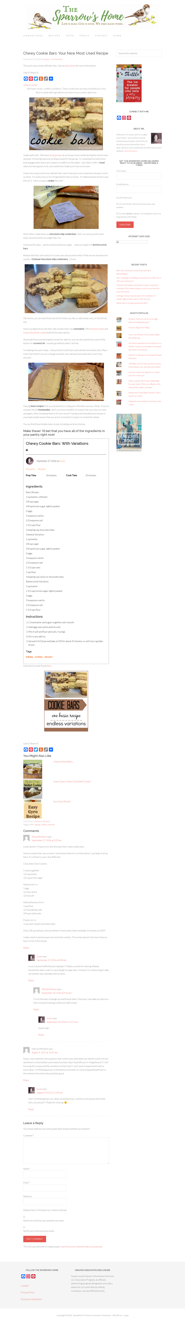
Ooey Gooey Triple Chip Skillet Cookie (72, 781)
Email (26, 1182)
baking (29, 656)
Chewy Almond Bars (63, 761)
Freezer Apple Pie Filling (138, 327)
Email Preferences (124, 197)
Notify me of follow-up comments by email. (43, 1220)
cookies (39, 656)
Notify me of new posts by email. (38, 1230)
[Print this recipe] (27, 450)
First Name (121, 171)
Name (26, 1168)
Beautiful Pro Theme (82, 1315)
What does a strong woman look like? (132, 303)
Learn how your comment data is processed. (81, 1246)
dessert (48, 656)
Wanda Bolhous (39, 836)
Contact (25, 1285)
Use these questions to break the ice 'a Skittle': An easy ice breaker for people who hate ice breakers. (144, 346)
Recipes (42, 469)
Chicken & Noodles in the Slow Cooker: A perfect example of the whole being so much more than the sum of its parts (137, 288)
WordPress (117, 1315)
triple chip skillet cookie (34, 332)
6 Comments (56, 59)
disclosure (70, 65)
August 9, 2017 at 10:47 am (45, 1052)
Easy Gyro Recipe (61, 801)
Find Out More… (131, 151)
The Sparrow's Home (92, 16)
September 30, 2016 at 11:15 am (62, 1021)
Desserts (30, 469)
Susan (62, 461)
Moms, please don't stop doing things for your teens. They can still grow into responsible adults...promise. (144, 383)
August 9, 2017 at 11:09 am (50, 1092)
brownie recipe (96, 328)
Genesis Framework (102, 1315)
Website (27, 1196)
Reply (26, 947)
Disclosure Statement (31, 1299)
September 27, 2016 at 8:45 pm (52, 960)
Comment (28, 1135)
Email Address (122, 184)
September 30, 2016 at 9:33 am (56, 992)
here (49, 665)
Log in (126, 1315)
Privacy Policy (27, 1292)
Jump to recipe (30, 85)
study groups (55, 155)
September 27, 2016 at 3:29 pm (47, 840)
